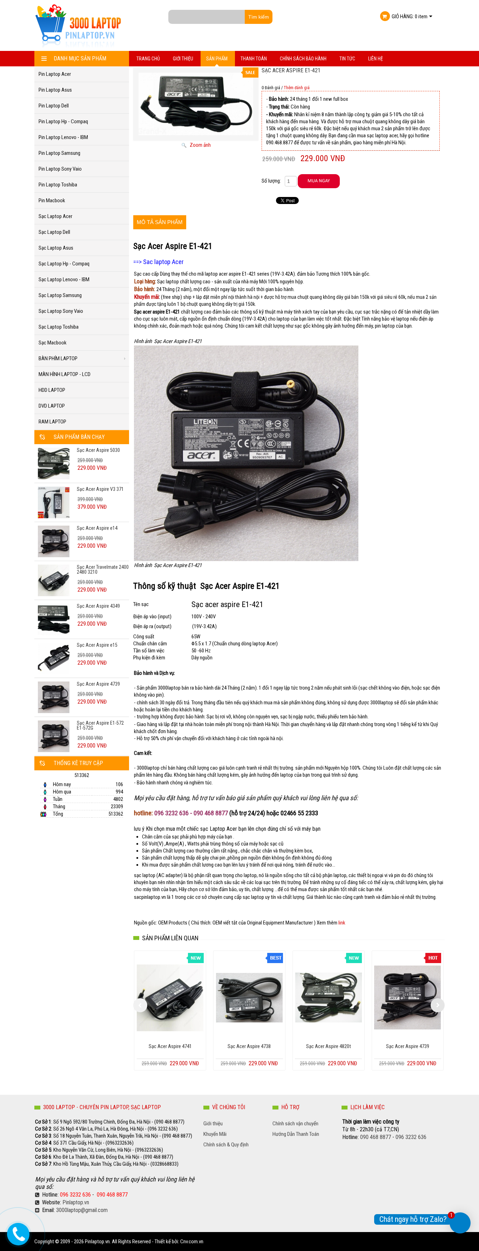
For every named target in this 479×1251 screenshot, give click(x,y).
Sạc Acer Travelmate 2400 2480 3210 (103, 569)
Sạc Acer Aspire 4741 (170, 1046)
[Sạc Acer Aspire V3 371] (53, 502)
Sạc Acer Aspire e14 (97, 528)
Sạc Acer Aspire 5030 (98, 450)
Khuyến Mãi (215, 1134)
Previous (140, 1005)
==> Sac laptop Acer (159, 262)
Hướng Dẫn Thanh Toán (295, 1134)
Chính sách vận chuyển (295, 1123)
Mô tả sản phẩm (160, 222)
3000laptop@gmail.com (82, 1210)
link (341, 923)
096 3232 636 (75, 1194)
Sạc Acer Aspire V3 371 (100, 489)
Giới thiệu (213, 1123)
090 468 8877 (112, 1194)
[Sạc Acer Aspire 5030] (53, 463)
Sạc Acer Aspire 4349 (98, 606)
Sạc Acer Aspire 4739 (98, 684)
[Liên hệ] (15, 1232)
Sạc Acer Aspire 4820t (328, 1046)
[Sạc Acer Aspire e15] (53, 658)
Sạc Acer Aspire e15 (97, 645)
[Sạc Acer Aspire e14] (53, 541)
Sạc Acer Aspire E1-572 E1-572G (100, 725)
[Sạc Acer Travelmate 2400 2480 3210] (53, 580)
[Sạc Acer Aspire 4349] (53, 619)
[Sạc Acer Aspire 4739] (53, 697)
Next (438, 1005)
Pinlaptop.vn (75, 1202)
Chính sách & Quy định (226, 1144)
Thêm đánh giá (297, 87)
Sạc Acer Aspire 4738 (249, 1046)
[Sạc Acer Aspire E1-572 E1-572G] (53, 736)
